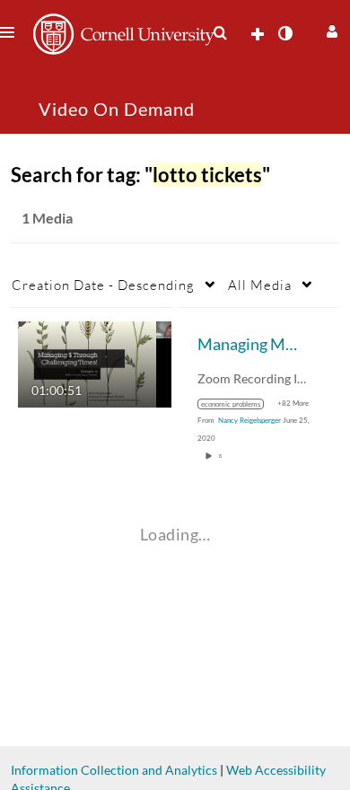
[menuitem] (220, 33)
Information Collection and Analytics (114, 769)
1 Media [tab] (47, 217)
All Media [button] (260, 284)
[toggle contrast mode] (284, 33)
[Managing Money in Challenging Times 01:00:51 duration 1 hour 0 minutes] (94, 363)
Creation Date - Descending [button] (103, 284)
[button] (329, 29)
